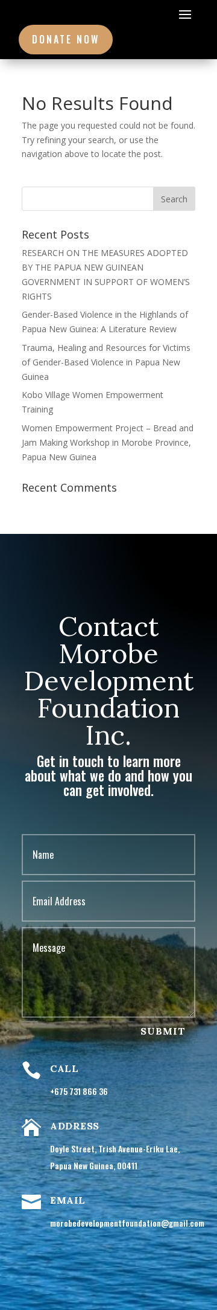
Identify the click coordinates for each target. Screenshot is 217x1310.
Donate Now (65, 39)
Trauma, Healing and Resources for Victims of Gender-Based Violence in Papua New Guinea (106, 362)
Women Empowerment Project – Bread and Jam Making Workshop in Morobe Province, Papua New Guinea (107, 442)
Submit (163, 1031)
